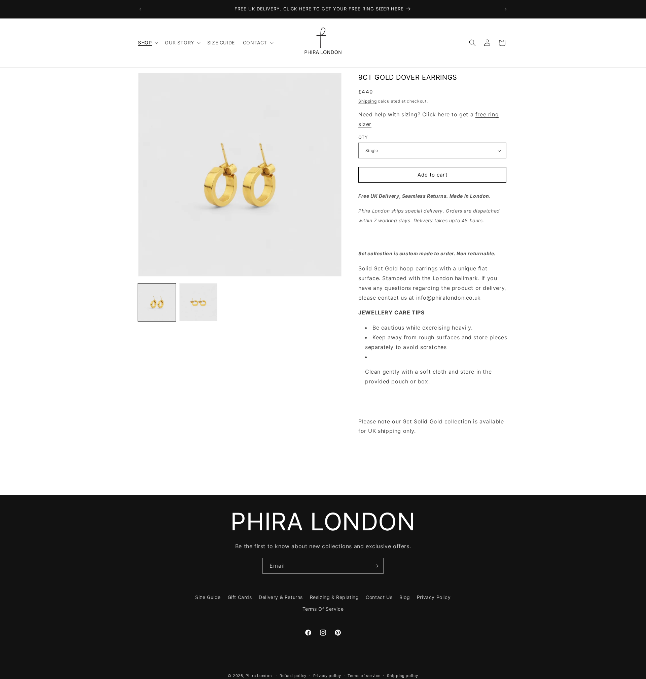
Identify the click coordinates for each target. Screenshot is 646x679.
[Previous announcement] (140, 9)
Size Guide (208, 597)
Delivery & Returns (281, 597)
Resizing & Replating (334, 597)
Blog (404, 597)
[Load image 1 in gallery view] (157, 302)
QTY (363, 137)
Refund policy (293, 675)
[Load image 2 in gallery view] (198, 302)
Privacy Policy (434, 597)
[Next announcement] (505, 9)
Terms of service (364, 675)
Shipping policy (402, 675)
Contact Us (379, 597)
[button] (147, 43)
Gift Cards (240, 597)
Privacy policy (327, 675)
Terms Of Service (323, 609)
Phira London (259, 675)
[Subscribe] (375, 566)
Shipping (367, 101)
